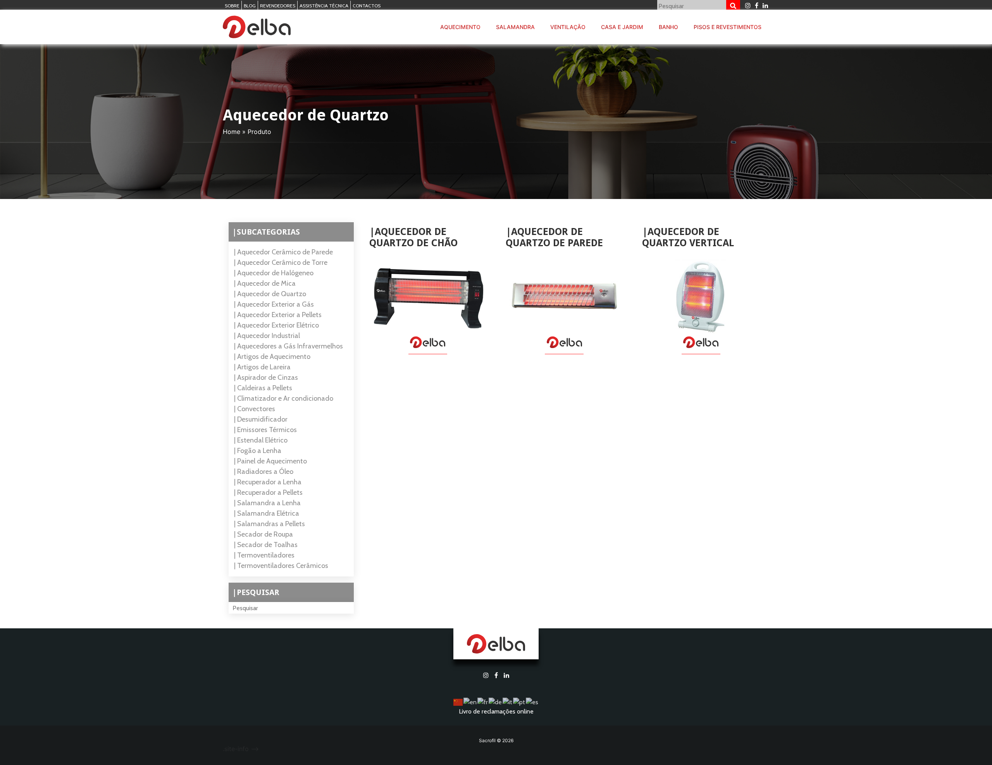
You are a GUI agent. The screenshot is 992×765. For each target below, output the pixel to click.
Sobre (232, 6)
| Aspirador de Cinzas (266, 377)
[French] (483, 701)
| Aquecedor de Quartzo (270, 294)
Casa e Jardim (622, 27)
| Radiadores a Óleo (263, 471)
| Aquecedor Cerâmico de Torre (280, 262)
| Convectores (254, 409)
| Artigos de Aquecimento (272, 356)
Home (231, 132)
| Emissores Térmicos (265, 429)
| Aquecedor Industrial (267, 335)
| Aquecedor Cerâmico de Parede (283, 252)
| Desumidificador (261, 419)
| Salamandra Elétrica (266, 513)
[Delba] (257, 27)
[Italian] (508, 701)
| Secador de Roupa (263, 534)
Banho (668, 27)
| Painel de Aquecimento (270, 461)
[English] (470, 701)
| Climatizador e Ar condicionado (283, 398)
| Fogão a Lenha (257, 450)
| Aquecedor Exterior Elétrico (276, 325)
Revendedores (277, 6)
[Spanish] (532, 701)
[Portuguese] (519, 701)
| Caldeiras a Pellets (263, 388)
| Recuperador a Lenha (267, 482)
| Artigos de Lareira (262, 367)
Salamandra (515, 27)
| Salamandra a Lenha (267, 503)
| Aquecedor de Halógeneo (273, 273)
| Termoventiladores (264, 555)
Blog (250, 6)
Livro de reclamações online (496, 711)
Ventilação (568, 27)
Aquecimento (460, 27)
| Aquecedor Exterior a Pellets (278, 314)
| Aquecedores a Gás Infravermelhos (288, 346)
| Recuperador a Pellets (268, 492)
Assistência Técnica (324, 6)
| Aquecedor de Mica (265, 283)
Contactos (367, 6)
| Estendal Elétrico (261, 440)
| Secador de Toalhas (266, 544)
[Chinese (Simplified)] (458, 701)
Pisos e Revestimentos (727, 27)
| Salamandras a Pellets (269, 524)
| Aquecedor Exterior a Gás (274, 304)
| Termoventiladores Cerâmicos (281, 565)
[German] (496, 701)
